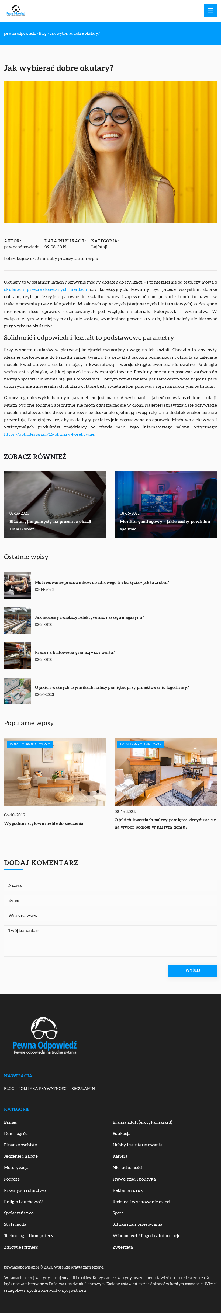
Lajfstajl (99, 247)
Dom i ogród (16, 1134)
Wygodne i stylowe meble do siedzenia (44, 823)
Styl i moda (15, 1224)
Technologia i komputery (29, 1236)
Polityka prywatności (42, 1089)
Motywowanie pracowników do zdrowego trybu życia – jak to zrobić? (102, 583)
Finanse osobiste (20, 1145)
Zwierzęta (123, 1247)
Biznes (10, 1122)
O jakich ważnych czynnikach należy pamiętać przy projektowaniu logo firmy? (112, 688)
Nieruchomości (128, 1167)
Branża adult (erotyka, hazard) (142, 1122)
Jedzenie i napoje (21, 1156)
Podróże (12, 1179)
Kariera (120, 1156)
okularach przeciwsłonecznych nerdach (45, 289)
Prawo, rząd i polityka (134, 1179)
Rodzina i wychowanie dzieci (142, 1202)
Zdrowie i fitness (21, 1247)
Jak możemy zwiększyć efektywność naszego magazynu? (89, 618)
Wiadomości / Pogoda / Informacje (147, 1236)
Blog (9, 1089)
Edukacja (121, 1134)
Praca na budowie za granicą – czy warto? (75, 653)
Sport (118, 1213)
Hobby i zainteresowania (138, 1145)
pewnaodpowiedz (21, 247)
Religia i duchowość (24, 1202)
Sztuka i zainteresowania (138, 1224)
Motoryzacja (16, 1167)
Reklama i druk (128, 1190)
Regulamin (83, 1089)
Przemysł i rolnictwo (25, 1190)
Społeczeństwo (18, 1213)
